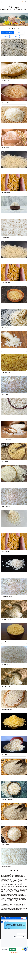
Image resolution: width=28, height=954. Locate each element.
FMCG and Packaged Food (19, 936)
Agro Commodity (21, 934)
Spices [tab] (19, 32)
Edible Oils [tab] (5, 36)
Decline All (4, 949)
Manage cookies (14, 952)
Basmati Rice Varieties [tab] (7, 32)
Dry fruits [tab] (15, 36)
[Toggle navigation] (25, 2)
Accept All (12, 949)
